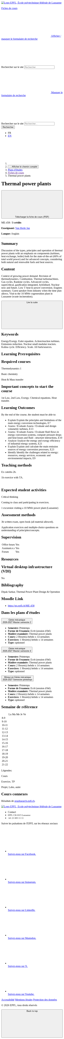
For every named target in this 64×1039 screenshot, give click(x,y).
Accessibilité (7, 999)
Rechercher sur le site (12, 67)
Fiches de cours (9, 8)
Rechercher (8, 127)
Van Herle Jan (22, 228)
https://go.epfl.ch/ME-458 (21, 605)
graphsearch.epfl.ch (24, 801)
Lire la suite (32, 302)
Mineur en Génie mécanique (17, 678)
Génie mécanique (17, 621)
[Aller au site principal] (32, 163)
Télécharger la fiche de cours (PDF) (32, 217)
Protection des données (45, 999)
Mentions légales (23, 999)
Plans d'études (15, 169)
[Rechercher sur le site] (26, 120)
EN (9, 135)
